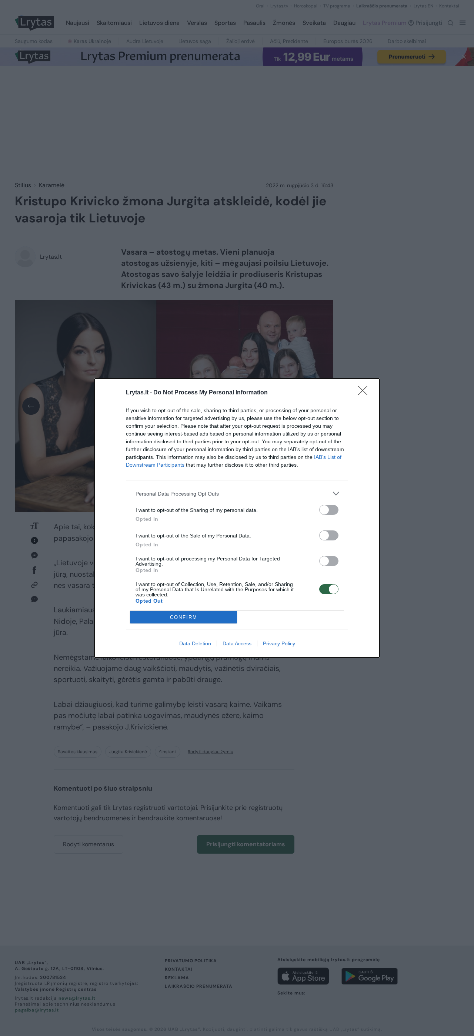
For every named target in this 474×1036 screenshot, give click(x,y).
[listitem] (237, 493)
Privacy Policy (279, 643)
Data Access (237, 643)
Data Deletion (195, 643)
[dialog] (237, 518)
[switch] (328, 510)
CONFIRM (183, 617)
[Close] (365, 393)
